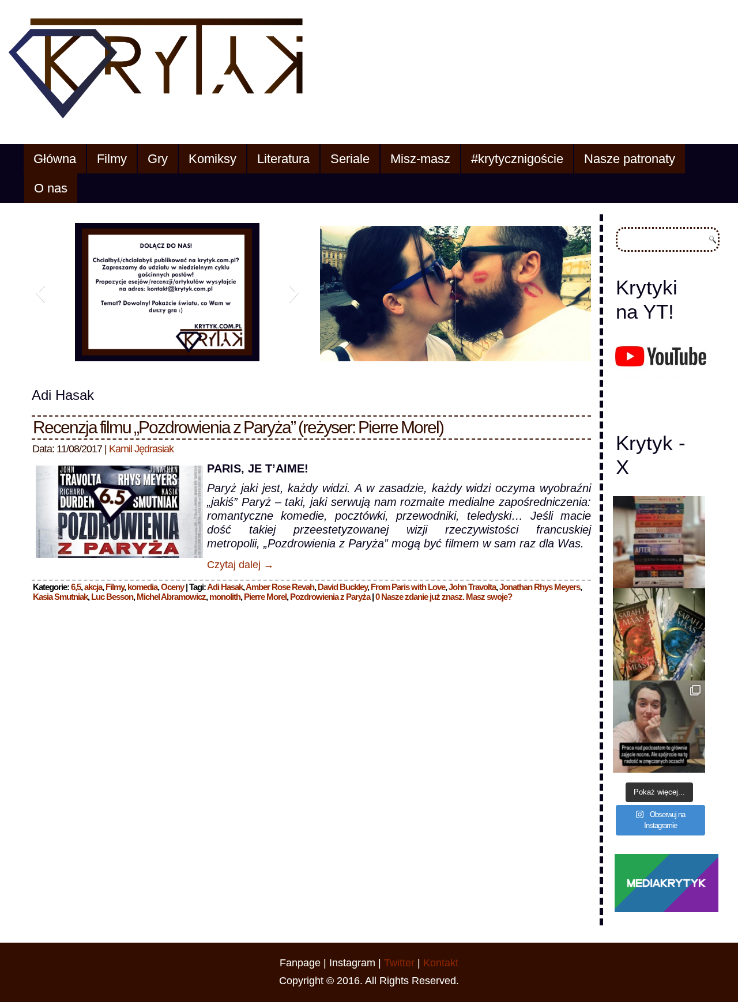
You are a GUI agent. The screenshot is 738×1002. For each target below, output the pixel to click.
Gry (158, 159)
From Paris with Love (408, 587)
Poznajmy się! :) (206, 353)
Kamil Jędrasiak (141, 449)
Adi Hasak (225, 587)
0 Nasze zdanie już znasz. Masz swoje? (443, 597)
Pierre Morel (265, 597)
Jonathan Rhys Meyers (539, 587)
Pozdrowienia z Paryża (330, 597)
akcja (93, 587)
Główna (54, 159)
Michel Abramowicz (171, 597)
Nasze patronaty (629, 159)
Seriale (350, 159)
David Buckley (342, 587)
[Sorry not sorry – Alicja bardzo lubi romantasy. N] (659, 634)
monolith (224, 597)
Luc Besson (112, 597)
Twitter (399, 963)
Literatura (283, 159)
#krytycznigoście (517, 159)
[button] (40, 292)
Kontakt (440, 963)
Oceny (172, 587)
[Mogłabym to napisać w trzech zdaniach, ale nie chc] (659, 726)
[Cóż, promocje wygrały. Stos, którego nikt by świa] (659, 542)
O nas (50, 188)
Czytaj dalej (240, 564)
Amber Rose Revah (280, 587)
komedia (142, 587)
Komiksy (212, 159)
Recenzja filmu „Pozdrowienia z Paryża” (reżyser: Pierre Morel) (238, 427)
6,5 (76, 587)
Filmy (112, 159)
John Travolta (472, 587)
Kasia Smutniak (60, 597)
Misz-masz (420, 159)
